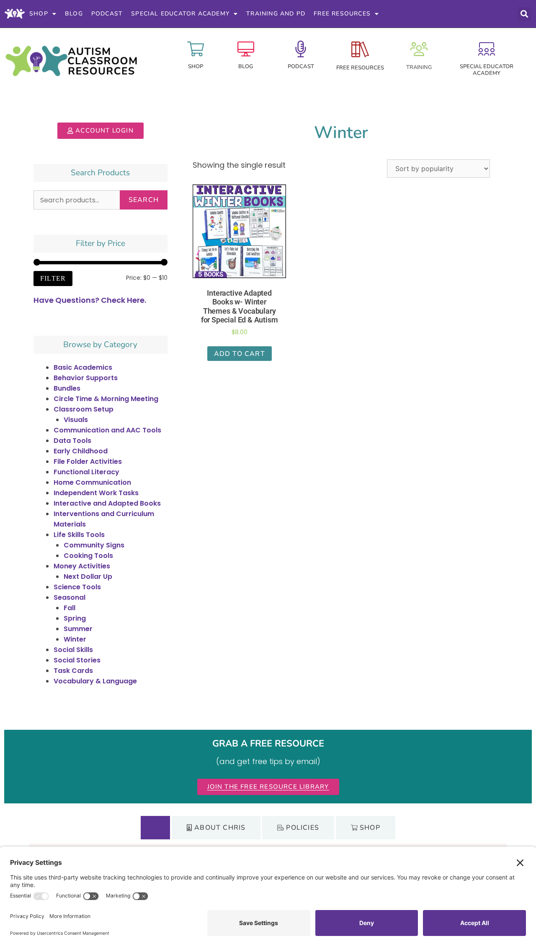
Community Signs (94, 545)
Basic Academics (83, 367)
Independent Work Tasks (96, 493)
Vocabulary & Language (95, 681)
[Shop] (195, 49)
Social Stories (77, 660)
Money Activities (82, 566)
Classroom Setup (83, 409)
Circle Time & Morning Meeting (106, 399)
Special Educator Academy (180, 14)
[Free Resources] (360, 49)
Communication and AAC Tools (107, 430)
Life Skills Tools (79, 534)
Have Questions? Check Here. (90, 300)
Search (144, 200)
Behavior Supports (86, 378)
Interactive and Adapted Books (107, 503)
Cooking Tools (88, 555)
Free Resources (342, 14)
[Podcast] (300, 49)
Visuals (76, 419)
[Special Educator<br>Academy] (486, 49)
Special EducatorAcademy (486, 70)
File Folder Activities (88, 461)
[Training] (419, 49)
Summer (78, 629)
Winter (75, 639)
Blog (74, 14)
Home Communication (92, 482)
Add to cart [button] (239, 353)
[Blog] (245, 49)
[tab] (155, 827)
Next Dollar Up (88, 576)
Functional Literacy (86, 472)
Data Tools (72, 440)
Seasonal (69, 597)
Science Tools (77, 587)
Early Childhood (81, 451)
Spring (75, 618)
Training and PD (275, 14)
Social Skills (73, 650)
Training (419, 67)
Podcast (107, 14)
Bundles (67, 388)
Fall (69, 608)
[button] (524, 14)
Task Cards (73, 670)
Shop (38, 14)
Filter (53, 278)
